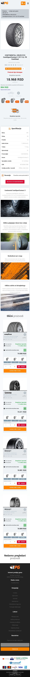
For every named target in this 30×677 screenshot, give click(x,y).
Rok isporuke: (8, 345)
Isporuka (15, 598)
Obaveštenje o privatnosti (15, 631)
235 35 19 (5, 13)
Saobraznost (15, 601)
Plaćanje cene (15, 616)
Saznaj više (18, 674)
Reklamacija (15, 625)
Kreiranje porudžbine (15, 622)
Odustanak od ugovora (15, 604)
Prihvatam (12, 674)
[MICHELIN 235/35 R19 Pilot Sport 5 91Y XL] (15, 384)
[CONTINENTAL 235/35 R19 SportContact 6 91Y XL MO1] (15, 442)
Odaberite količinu (7, 364)
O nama (15, 593)
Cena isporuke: (8, 344)
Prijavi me (15, 649)
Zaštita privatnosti (15, 619)
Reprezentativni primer (5, 89)
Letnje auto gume (13, 11)
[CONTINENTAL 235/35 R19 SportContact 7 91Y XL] (15, 501)
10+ (25, 408)
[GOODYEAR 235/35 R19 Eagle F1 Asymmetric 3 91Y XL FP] (15, 326)
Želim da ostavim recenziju (15, 181)
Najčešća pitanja (15, 628)
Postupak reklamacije (15, 607)
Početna (4, 11)
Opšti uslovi (15, 596)
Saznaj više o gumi (15, 370)
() (24, 3)
